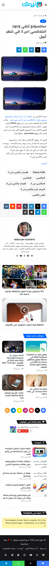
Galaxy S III (38, 172)
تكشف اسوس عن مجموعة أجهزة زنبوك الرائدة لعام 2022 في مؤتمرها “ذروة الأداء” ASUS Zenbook (13, 360)
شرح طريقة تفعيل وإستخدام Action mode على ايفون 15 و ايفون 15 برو (17, 497)
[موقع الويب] (31, 255)
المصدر (44, 163)
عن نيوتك (43, 548)
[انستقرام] (17, 255)
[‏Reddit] (12, 206)
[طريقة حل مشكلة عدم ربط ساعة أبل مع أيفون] (40, 477)
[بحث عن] (45, 6)
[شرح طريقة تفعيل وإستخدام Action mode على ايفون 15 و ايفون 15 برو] (40, 499)
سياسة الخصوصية (9, 548)
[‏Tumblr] (25, 206)
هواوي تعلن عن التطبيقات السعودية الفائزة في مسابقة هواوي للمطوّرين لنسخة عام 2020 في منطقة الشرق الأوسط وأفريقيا (36, 361)
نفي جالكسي (38, 195)
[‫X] (37, 49)
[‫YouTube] (20, 255)
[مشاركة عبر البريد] (31, 212)
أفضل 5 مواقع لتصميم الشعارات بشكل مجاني (18, 486)
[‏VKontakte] (6, 206)
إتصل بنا (20, 548)
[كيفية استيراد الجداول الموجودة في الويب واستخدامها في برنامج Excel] (40, 452)
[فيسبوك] (44, 49)
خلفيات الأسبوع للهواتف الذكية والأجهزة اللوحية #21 (14, 395)
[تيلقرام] (19, 49)
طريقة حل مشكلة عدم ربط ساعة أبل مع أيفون (16, 475)
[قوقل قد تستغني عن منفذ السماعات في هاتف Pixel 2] (36, 380)
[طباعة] (25, 212)
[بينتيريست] (19, 206)
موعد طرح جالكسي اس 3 (32, 189)
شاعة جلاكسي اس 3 (15, 183)
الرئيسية (41, 15)
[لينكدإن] (31, 49)
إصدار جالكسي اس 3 (17, 172)
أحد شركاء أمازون (31, 548)
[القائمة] (3, 6)
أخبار (35, 15)
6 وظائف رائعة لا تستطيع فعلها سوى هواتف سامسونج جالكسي (18, 463)
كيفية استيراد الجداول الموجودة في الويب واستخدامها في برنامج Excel (18, 451)
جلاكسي (26, 178)
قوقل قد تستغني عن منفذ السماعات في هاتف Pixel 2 (37, 391)
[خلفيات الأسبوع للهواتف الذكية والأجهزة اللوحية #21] (13, 382)
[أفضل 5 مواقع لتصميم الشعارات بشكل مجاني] (40, 488)
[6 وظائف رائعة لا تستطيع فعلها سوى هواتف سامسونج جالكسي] (40, 465)
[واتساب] (25, 49)
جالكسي (40, 178)
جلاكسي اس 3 (37, 183)
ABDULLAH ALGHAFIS (24, 239)
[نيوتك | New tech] (32, 5)
